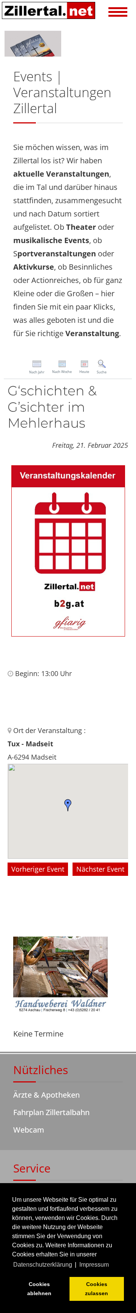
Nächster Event (100, 869)
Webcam (28, 1130)
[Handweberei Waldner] (60, 975)
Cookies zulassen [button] (96, 1288)
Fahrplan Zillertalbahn (51, 1112)
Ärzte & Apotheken (46, 1095)
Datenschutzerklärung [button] (42, 1264)
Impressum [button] (94, 1264)
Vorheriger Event (37, 869)
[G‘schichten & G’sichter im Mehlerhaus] (68, 550)
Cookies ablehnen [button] (39, 1288)
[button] (118, 13)
